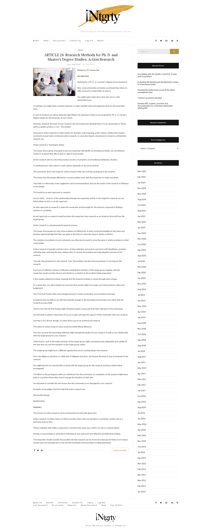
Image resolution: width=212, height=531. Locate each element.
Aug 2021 (142, 211)
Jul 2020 (141, 261)
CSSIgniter (120, 525)
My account (57, 505)
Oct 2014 (142, 447)
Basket (50, 502)
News (46, 41)
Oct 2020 (142, 244)
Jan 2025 (142, 182)
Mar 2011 (142, 480)
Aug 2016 (142, 407)
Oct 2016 (142, 396)
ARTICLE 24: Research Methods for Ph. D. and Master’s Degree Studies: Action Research (81, 57)
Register (72, 505)
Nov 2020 (142, 239)
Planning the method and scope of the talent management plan (156, 91)
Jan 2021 (142, 227)
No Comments (88, 64)
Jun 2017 (142, 362)
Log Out (101, 502)
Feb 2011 (142, 486)
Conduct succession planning (150, 98)
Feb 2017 (142, 385)
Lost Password (40, 505)
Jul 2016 (141, 413)
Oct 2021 (142, 205)
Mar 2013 (142, 463)
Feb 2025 (142, 177)
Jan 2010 (142, 492)
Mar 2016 (142, 435)
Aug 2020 (142, 255)
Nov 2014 (142, 441)
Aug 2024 (142, 199)
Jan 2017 (142, 390)
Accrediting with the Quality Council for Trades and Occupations (157, 75)
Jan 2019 (142, 317)
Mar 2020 (142, 267)
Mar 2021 (142, 222)
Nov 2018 (142, 329)
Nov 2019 (142, 284)
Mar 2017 (142, 379)
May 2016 (142, 424)
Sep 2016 (142, 402)
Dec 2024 (142, 188)
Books (36, 41)
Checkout (62, 502)
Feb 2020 (142, 272)
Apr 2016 (142, 430)
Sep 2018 (142, 340)
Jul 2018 (141, 351)
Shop (99, 41)
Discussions (59, 41)
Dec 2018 (142, 323)
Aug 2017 (142, 357)
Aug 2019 (142, 289)
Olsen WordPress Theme (98, 525)
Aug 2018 (142, 345)
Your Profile (116, 505)
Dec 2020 (142, 233)
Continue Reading (119, 450)
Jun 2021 (142, 216)
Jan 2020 (142, 278)
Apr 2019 (142, 312)
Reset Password (89, 505)
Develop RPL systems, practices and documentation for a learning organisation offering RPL (155, 105)
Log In (88, 41)
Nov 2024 (142, 194)
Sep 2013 (142, 458)
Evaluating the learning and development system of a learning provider (158, 83)
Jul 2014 (141, 452)
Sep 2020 (142, 250)
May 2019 (142, 306)
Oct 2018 (142, 334)
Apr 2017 (142, 373)
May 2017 (142, 368)
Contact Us (75, 41)
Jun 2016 (142, 418)
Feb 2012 (142, 469)
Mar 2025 (142, 171)
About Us (37, 502)
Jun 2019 (142, 300)
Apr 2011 (142, 475)
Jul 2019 (141, 295)
